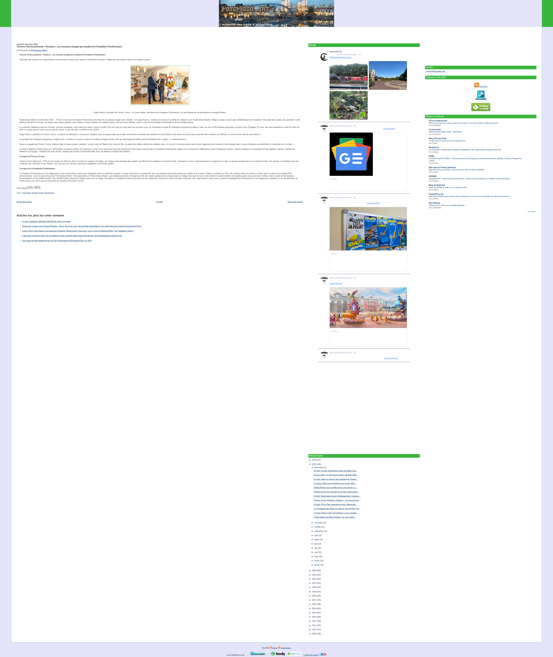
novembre (318, 523)
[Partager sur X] (33, 187)
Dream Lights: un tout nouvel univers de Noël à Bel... (336, 475)
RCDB (431, 156)
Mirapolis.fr (434, 147)
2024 (314, 570)
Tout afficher (532, 211)
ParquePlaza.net (436, 194)
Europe (41, 193)
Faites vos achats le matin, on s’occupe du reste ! (448, 187)
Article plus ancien (295, 202)
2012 (314, 621)
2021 (314, 583)
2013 (314, 617)
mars (316, 556)
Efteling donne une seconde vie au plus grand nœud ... (336, 492)
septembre (319, 531)
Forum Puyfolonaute (438, 121)
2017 (314, 600)
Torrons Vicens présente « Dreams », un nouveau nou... (337, 500)
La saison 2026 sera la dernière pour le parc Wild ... (335, 483)
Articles (275, 648)
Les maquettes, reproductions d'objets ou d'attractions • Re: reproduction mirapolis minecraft (465, 150)
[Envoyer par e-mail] (28, 187)
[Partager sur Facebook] (36, 187)
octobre (317, 527)
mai (316, 548)
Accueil (160, 202)
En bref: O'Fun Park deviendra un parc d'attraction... (335, 504)
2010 (314, 629)
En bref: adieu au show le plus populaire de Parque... (336, 479)
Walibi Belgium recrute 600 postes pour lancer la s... (335, 488)
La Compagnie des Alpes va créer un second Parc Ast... (337, 509)
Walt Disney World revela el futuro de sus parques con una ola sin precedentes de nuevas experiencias (469, 196)
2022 (314, 579)
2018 (314, 596)
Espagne (35, 193)
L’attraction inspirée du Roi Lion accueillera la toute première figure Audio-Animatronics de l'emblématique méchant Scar (72, 236)
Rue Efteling (434, 203)
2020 (314, 587)
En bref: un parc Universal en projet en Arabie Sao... (335, 471)
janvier (317, 565)
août (316, 535)
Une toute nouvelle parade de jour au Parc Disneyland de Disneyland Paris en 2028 (57, 241)
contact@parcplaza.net (435, 71)
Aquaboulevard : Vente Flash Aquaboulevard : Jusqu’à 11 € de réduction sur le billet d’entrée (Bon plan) (469, 179)
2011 (314, 625)
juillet (316, 540)
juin (316, 544)
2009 (314, 634)
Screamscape (435, 129)
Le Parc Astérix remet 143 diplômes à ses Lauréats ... (336, 513)
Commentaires (285, 648)
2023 (314, 575)
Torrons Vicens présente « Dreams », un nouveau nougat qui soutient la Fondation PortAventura (69, 46)
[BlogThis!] (30, 187)
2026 (314, 460)
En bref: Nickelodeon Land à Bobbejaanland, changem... (337, 496)
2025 (314, 464)
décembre (318, 467)
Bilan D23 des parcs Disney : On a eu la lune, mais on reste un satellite (456, 170)
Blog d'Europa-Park (437, 138)
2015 (314, 608)
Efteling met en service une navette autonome (447, 205)
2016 (314, 604)
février (317, 561)
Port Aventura (49, 193)
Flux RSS (483, 86)
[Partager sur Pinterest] (39, 187)
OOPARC (433, 176)
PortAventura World (39, 50)
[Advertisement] (276, 33)
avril (316, 552)
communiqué (26, 193)
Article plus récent (24, 202)
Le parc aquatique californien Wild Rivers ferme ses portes (46, 221)
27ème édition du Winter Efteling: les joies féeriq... (335, 517)
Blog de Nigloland (437, 185)
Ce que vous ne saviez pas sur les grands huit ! (447, 141)
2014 (314, 613)
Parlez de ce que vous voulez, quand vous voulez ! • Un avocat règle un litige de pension (463, 123)
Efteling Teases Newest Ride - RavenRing (445, 132)
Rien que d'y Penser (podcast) (442, 167)
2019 (314, 592)
